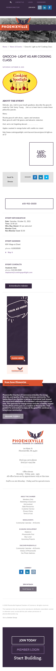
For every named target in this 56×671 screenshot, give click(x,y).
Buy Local (28, 537)
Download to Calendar (19, 286)
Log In (30, 2)
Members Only (28, 499)
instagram (40, 7)
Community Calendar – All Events (28, 523)
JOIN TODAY (28, 640)
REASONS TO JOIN (12, 416)
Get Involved (28, 504)
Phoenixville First (28, 534)
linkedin (44, 7)
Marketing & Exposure (28, 502)
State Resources (28, 507)
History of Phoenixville (28, 551)
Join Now (32, 7)
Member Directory (13, 7)
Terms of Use (28, 514)
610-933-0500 (41, 153)
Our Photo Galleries (28, 553)
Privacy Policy (28, 511)
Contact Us (19, 2)
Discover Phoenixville (28, 545)
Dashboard (41, 2)
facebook (49, 7)
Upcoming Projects (28, 539)
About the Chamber (28, 496)
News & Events (16, 47)
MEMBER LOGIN (28, 649)
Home (5, 47)
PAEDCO (28, 532)
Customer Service (28, 509)
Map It (10, 252)
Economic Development (28, 529)
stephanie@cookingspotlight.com (18, 272)
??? (10, 2)
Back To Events (10, 179)
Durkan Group (12, 617)
